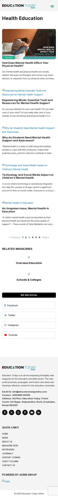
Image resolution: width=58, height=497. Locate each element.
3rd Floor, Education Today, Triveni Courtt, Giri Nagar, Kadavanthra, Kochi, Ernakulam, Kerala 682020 (28, 401)
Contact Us (8, 465)
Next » (45, 237)
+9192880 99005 (21, 395)
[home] (19, 5)
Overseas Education (29, 263)
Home (5, 434)
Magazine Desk (10, 445)
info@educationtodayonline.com (29, 392)
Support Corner (11, 457)
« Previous (14, 237)
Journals (7, 453)
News (5, 438)
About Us (7, 441)
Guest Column (10, 461)
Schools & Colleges (29, 279)
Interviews (8, 449)
